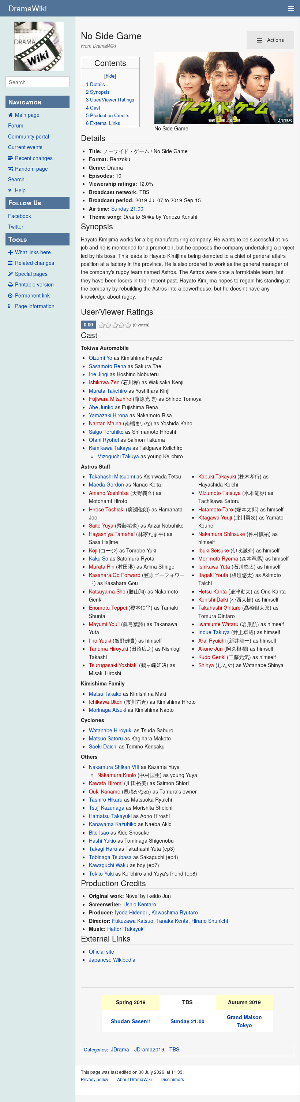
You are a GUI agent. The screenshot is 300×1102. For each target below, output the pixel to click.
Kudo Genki (211, 657)
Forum (15, 125)
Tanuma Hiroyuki (108, 648)
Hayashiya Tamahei (112, 533)
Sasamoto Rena (107, 366)
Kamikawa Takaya (110, 447)
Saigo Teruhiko (106, 431)
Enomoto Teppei (108, 607)
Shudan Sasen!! (131, 1021)
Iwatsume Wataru (218, 624)
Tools (17, 239)
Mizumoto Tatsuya (219, 492)
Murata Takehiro (108, 390)
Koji (93, 550)
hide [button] (110, 75)
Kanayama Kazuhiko (112, 824)
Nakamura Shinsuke (221, 533)
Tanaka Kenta (172, 920)
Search (16, 179)
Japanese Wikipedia (112, 959)
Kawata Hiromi (106, 783)
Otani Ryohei (104, 439)
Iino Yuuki (100, 640)
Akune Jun (210, 648)
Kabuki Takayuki (217, 476)
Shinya (206, 665)
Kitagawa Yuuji (215, 517)
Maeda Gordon (106, 484)
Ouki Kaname (104, 791)
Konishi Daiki (213, 599)
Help (20, 190)
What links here (33, 252)
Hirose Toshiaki (106, 509)
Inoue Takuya (214, 632)
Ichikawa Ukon (106, 701)
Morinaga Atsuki (107, 709)
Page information (35, 306)
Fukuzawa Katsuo (132, 920)
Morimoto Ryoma (218, 558)
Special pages (31, 273)
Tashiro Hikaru (106, 799)
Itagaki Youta (213, 574)
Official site (101, 951)
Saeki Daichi (103, 746)
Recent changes (34, 158)
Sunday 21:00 (127, 208)
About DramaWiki (134, 1079)
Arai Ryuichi (212, 640)
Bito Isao (99, 832)
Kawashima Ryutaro (174, 912)
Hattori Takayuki (126, 928)
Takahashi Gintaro (219, 607)
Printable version (34, 284)
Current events (25, 147)
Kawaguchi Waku (108, 865)
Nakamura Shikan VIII (114, 766)
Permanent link (32, 295)
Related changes (34, 262)
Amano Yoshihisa (109, 492)
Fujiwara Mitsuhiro (110, 398)
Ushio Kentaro (139, 904)
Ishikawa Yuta (214, 566)
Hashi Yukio (102, 840)
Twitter (15, 226)
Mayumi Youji (104, 624)
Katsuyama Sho (107, 591)
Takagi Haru (103, 848)
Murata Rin (102, 566)
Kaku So (98, 558)
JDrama (120, 1049)
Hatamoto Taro (215, 509)
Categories (95, 1049)
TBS (174, 1049)
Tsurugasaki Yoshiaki (113, 665)
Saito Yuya (101, 525)
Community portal (28, 136)
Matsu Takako (105, 693)
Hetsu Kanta (212, 591)
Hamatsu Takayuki (110, 816)
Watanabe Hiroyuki (110, 730)
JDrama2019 (149, 1049)
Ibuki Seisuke (213, 550)
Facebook (19, 215)
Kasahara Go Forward (114, 574)
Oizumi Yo (100, 357)
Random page (31, 168)
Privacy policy (94, 1079)
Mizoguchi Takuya (118, 456)
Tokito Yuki (101, 873)
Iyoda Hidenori (132, 912)
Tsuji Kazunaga (106, 807)
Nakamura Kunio (116, 775)
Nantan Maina (105, 423)
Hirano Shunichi (209, 920)
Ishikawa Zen (104, 382)
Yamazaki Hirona (108, 415)
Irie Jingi (98, 374)
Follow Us (24, 202)
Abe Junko (101, 407)
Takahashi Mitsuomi (112, 476)
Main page (27, 114)
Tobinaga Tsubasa (110, 857)
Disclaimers (172, 1079)
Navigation (24, 101)
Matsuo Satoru (106, 738)
